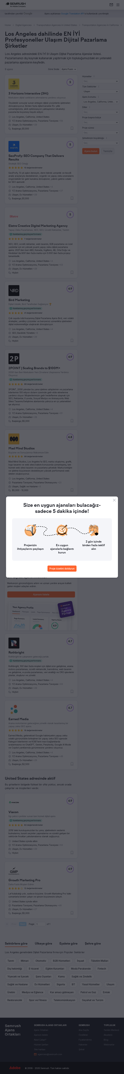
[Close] (114, 500)
